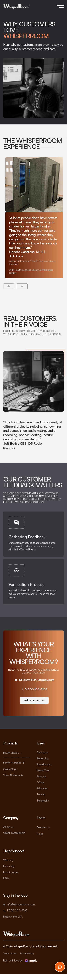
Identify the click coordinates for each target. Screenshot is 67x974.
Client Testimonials (14, 832)
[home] (16, 6)
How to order (11, 872)
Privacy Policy (27, 953)
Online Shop (10, 769)
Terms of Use (9, 953)
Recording (43, 758)
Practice (41, 776)
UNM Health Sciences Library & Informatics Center (31, 271)
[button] (60, 6)
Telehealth (43, 800)
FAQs (6, 878)
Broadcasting (44, 764)
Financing (8, 866)
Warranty (8, 860)
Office (40, 782)
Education (42, 788)
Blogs (40, 833)
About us (8, 826)
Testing (41, 794)
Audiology (42, 752)
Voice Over (43, 770)
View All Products (13, 775)
